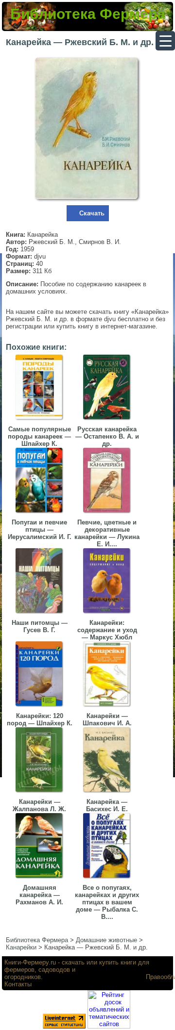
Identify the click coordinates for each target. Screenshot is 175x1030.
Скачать (92, 213)
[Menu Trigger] (165, 40)
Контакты (18, 984)
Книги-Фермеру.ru (30, 962)
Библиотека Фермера (87, 14)
